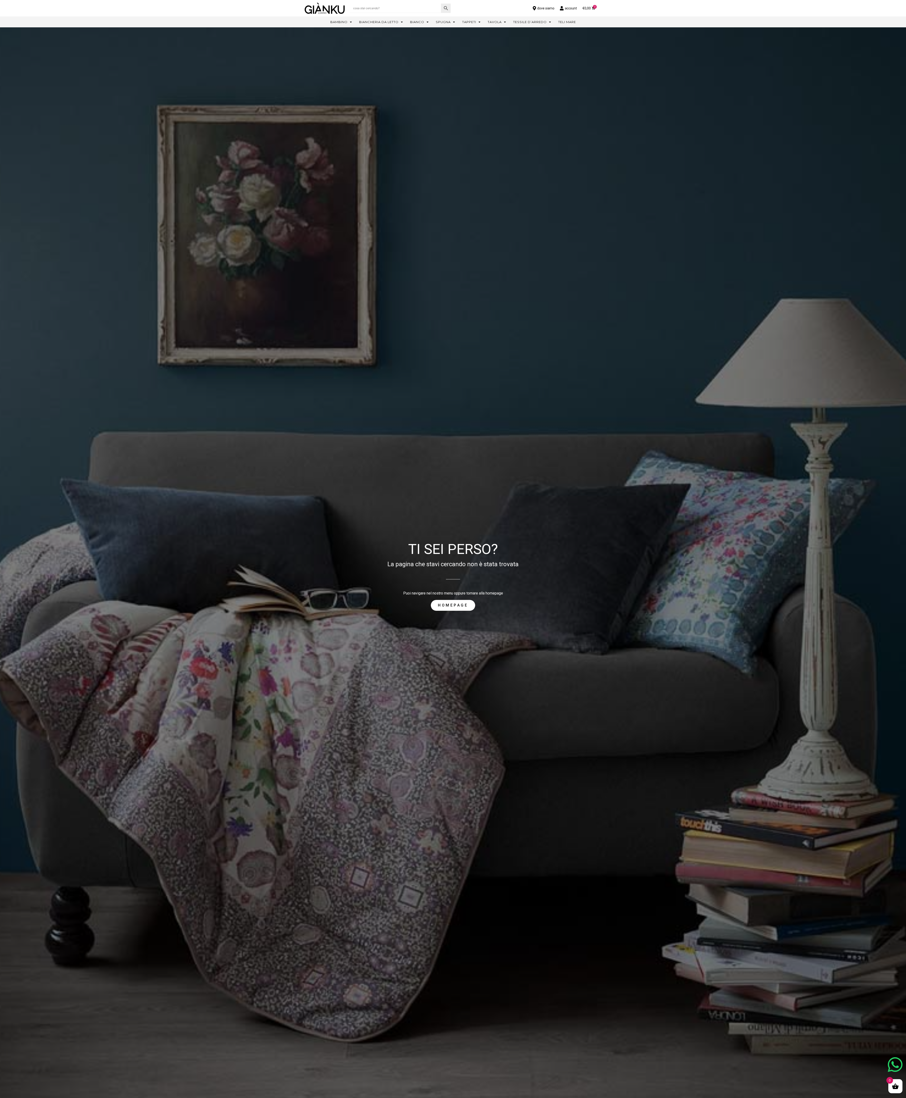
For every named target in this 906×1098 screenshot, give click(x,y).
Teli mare (567, 22)
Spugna (443, 22)
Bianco (417, 22)
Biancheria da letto (378, 22)
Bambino (339, 22)
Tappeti (469, 22)
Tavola (495, 22)
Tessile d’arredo (530, 22)
